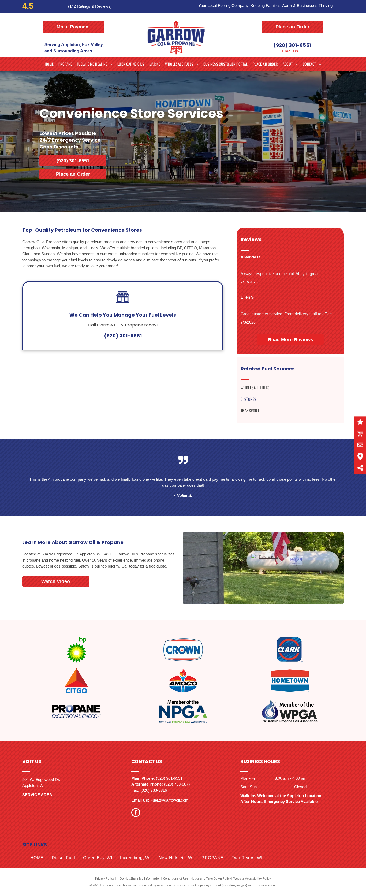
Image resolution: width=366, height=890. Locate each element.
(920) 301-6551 (292, 45)
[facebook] (135, 813)
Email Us (290, 51)
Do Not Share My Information (140, 878)
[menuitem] (49, 63)
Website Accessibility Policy (252, 878)
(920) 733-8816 (153, 790)
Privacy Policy (104, 878)
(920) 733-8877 (177, 784)
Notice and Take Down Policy (211, 878)
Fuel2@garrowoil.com (169, 800)
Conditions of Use (175, 878)
